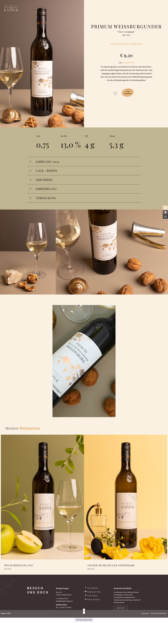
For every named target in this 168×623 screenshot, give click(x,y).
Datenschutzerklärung (158, 613)
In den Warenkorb (128, 92)
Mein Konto (93, 600)
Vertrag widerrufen (84, 620)
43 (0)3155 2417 (63, 599)
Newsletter (94, 592)
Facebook (92, 588)
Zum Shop (92, 596)
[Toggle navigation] (165, 208)
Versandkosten (128, 62)
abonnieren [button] (120, 608)
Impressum (145, 613)
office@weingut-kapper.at (64, 601)
